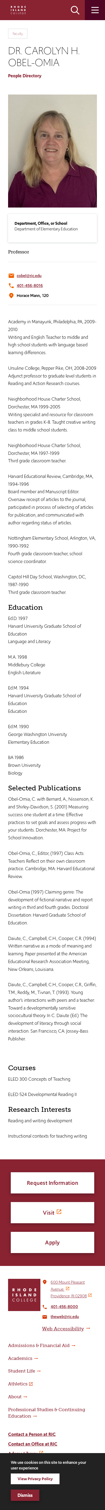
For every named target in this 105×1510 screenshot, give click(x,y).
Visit (49, 1213)
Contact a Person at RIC (32, 1434)
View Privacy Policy (35, 1479)
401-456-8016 (30, 285)
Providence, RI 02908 (69, 1296)
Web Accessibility (63, 1329)
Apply (52, 1242)
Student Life (21, 1371)
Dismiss (25, 1495)
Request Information (52, 1183)
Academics (20, 1358)
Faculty (18, 33)
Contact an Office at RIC (32, 1444)
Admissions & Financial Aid (39, 1345)
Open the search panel (75, 10)
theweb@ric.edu (65, 1316)
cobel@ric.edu (29, 275)
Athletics (17, 1383)
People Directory (24, 75)
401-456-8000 (64, 1306)
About (15, 1396)
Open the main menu (95, 10)
